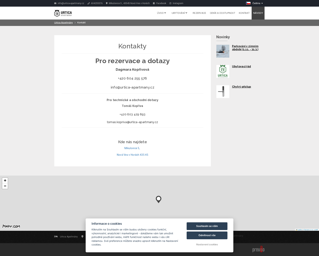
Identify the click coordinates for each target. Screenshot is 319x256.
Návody (258, 13)
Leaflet (299, 230)
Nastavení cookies (207, 244)
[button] (158, 198)
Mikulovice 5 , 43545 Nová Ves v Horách (129, 3)
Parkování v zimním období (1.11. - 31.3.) (245, 48)
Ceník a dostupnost (222, 13)
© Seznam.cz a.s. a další (310, 230)
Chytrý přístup (241, 86)
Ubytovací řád (241, 66)
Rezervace (199, 13)
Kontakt (244, 13)
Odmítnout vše (207, 235)
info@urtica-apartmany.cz (70, 3)
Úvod (160, 13)
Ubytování (179, 13)
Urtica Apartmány (63, 22)
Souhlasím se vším (207, 226)
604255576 (96, 3)
